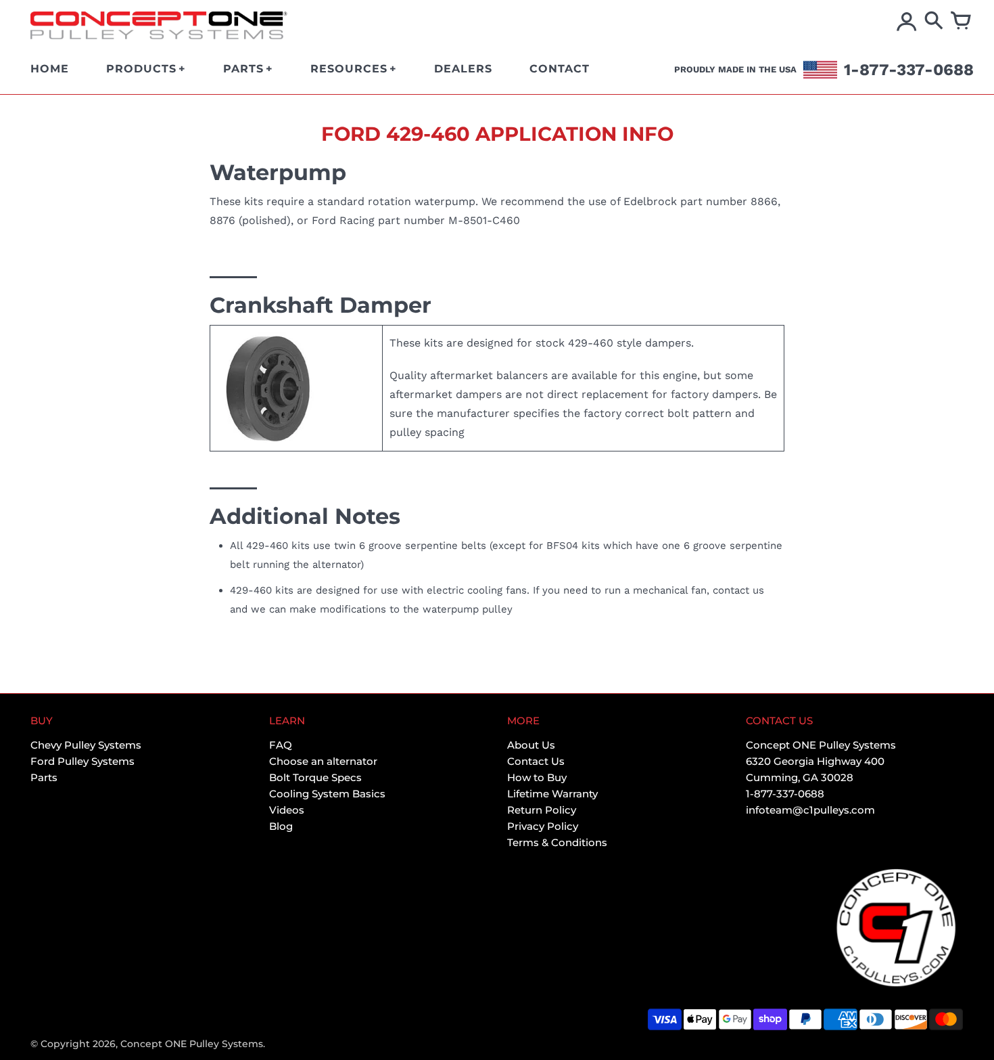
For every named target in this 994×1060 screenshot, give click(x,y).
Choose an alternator (323, 761)
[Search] (934, 22)
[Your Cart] (961, 22)
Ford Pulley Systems (82, 761)
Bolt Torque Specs (315, 777)
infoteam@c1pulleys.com (810, 809)
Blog (281, 826)
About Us (531, 744)
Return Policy (541, 809)
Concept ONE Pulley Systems (191, 1044)
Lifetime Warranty (552, 793)
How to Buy (537, 777)
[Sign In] (907, 22)
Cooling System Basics (327, 793)
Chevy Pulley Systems (85, 744)
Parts (43, 777)
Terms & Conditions (557, 842)
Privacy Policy (542, 826)
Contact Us (536, 761)
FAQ (280, 744)
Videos (286, 809)
